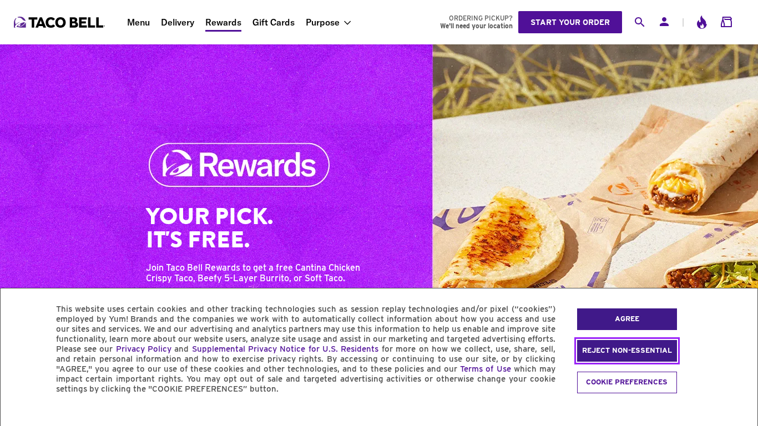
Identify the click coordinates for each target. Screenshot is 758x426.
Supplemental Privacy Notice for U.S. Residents (285, 349)
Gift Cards (273, 22)
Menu (138, 22)
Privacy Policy (143, 349)
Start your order (570, 22)
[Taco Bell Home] (60, 22)
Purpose (323, 22)
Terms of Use (485, 369)
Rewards (223, 22)
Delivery (177, 22)
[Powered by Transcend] (18, 414)
